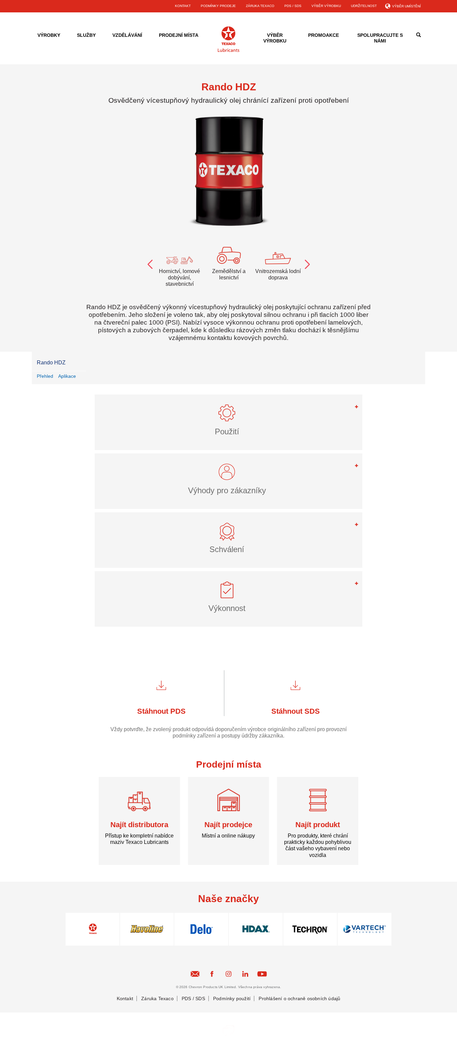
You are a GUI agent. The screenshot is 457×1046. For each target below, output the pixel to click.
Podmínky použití (232, 998)
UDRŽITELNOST (364, 6)
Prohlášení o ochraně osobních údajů (299, 998)
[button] (228, 416)
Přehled (45, 376)
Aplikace (67, 376)
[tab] (228, 422)
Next (307, 263)
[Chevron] (228, 51)
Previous (150, 263)
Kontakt (125, 998)
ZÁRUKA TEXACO (260, 6)
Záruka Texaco (157, 998)
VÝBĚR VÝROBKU (326, 6)
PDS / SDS (292, 6)
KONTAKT (183, 6)
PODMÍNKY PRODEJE (218, 6)
